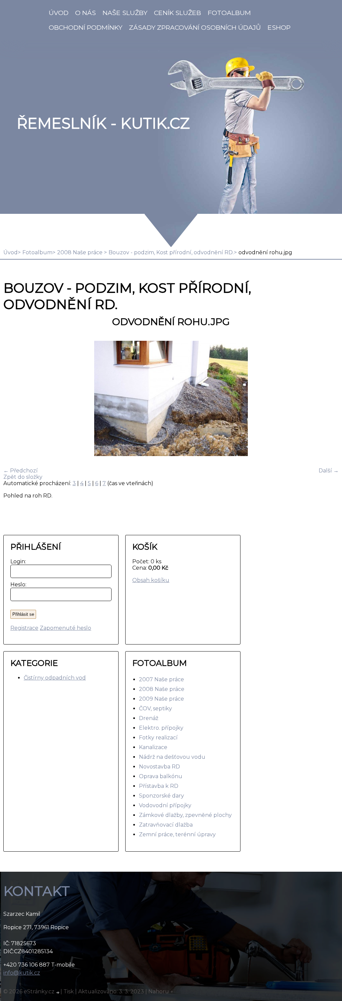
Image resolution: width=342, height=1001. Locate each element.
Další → (329, 470)
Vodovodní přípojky (165, 805)
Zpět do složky (22, 477)
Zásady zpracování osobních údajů (195, 27)
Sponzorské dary (161, 796)
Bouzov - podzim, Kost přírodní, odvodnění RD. (171, 252)
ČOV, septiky (155, 708)
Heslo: (16, 584)
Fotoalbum (229, 13)
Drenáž (148, 718)
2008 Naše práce (80, 252)
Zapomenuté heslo (65, 628)
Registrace (24, 628)
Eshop (279, 27)
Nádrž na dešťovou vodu (172, 757)
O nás (85, 13)
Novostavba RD (159, 766)
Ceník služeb (177, 13)
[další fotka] (327, 399)
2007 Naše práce (161, 679)
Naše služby (125, 13)
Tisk (68, 991)
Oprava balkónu (160, 776)
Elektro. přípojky (161, 728)
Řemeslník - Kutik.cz (103, 123)
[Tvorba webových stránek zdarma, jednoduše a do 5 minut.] (58, 992)
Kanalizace (153, 747)
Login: (16, 561)
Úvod (58, 13)
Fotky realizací (158, 737)
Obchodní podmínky (85, 27)
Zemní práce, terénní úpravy (177, 834)
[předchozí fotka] (14, 399)
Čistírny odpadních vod (55, 678)
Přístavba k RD (158, 786)
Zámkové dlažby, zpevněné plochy (185, 815)
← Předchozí (20, 470)
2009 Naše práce (161, 699)
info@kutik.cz (21, 973)
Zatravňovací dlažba (166, 825)
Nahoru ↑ (161, 991)
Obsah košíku (150, 580)
